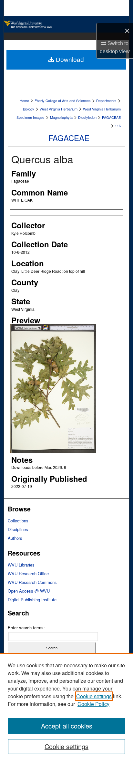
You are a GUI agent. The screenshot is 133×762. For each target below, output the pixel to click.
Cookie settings (94, 696)
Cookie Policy (93, 704)
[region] (66, 707)
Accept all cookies (66, 725)
